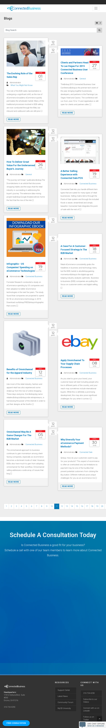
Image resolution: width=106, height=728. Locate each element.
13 (67, 506)
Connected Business (88, 184)
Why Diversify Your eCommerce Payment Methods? (72, 443)
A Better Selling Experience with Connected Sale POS (72, 174)
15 (77, 506)
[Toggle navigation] (96, 8)
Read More (13, 119)
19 (97, 506)
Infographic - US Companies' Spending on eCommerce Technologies (21, 267)
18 (92, 506)
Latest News (63, 696)
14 (72, 506)
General (83, 79)
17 (87, 506)
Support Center (64, 690)
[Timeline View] (100, 23)
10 (52, 506)
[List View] (97, 23)
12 (62, 506)
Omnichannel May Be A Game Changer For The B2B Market (19, 435)
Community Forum (65, 702)
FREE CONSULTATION (16, 723)
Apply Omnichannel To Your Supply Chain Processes (72, 364)
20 (102, 506)
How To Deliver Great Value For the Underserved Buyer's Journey (21, 165)
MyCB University (64, 708)
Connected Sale (86, 452)
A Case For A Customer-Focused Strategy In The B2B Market (74, 249)
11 (57, 506)
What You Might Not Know (22, 85)
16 (82, 506)
